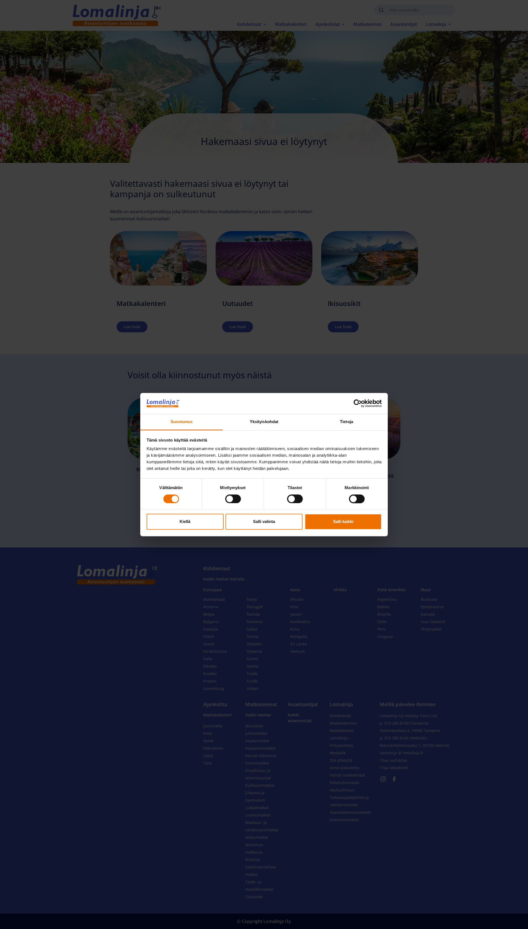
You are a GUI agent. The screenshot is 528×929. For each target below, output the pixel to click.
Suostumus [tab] (181, 422)
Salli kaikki (343, 521)
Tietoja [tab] (346, 422)
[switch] (233, 498)
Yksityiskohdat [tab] (264, 422)
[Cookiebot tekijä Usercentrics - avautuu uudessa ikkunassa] (358, 403)
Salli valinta (264, 521)
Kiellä (185, 521)
